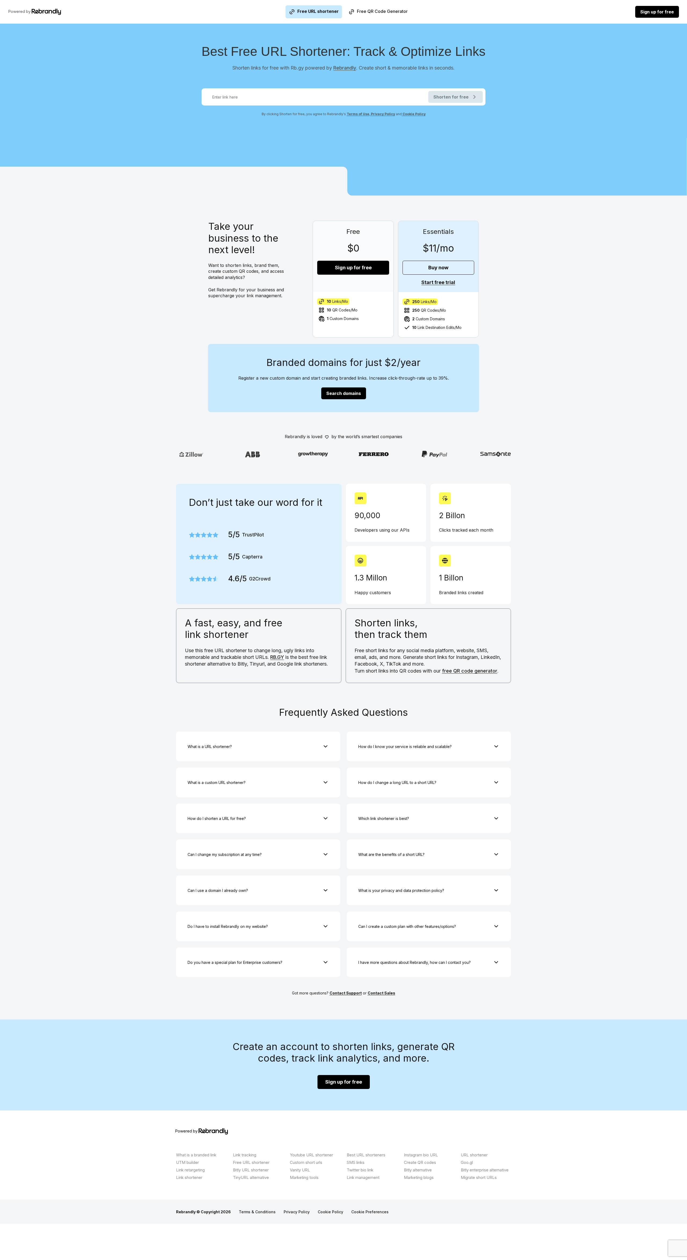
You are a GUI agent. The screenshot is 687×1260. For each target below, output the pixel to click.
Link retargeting (190, 1169)
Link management (363, 1177)
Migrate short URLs (479, 1177)
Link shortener (189, 1177)
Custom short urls (306, 1162)
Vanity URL (300, 1169)
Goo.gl (467, 1162)
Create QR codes (420, 1162)
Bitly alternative (418, 1169)
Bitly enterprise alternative (485, 1169)
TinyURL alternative (251, 1177)
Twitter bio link (360, 1169)
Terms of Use (358, 114)
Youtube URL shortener (311, 1154)
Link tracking (244, 1154)
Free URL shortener (318, 11)
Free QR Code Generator (382, 11)
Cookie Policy (414, 114)
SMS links (355, 1162)
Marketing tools (304, 1177)
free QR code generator (469, 671)
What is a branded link (196, 1154)
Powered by (20, 11)
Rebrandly (344, 68)
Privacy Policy (382, 114)
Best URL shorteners (366, 1154)
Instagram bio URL (421, 1154)
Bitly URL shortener (251, 1169)
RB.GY (277, 657)
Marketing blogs (419, 1177)
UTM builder (187, 1162)
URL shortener (474, 1154)
